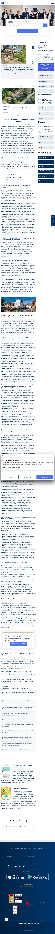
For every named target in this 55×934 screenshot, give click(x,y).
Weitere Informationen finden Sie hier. (11, 467)
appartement (19, 671)
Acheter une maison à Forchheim (13, 177)
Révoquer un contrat (34, 923)
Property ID (25, 21)
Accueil (4, 840)
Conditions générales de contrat (25, 920)
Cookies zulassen (45, 477)
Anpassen (26, 477)
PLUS (33, 42)
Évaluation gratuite (27, 31)
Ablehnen (10, 477)
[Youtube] (44, 152)
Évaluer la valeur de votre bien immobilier (18, 644)
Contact (12, 920)
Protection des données (41, 920)
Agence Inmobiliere (10, 840)
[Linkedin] (19, 866)
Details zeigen (47, 472)
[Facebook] (39, 152)
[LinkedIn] (50, 152)
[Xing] (47, 152)
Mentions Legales (22, 923)
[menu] (52, 3)
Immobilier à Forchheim (10, 175)
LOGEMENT (10, 21)
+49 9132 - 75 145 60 (47, 102)
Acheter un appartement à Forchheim (14, 179)
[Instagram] (42, 152)
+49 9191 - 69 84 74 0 (48, 57)
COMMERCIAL (18, 21)
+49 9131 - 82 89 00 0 (47, 131)
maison (11, 671)
